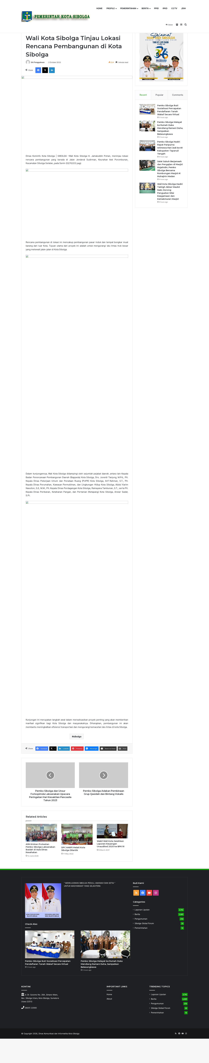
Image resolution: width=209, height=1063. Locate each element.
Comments (177, 95)
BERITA (145, 8)
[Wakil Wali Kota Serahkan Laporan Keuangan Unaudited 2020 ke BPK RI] (112, 831)
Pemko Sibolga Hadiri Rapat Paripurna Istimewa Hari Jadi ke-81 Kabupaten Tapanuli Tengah (170, 147)
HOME (99, 8)
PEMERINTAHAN (128, 8)
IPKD (165, 8)
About (109, 999)
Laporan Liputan (142, 910)
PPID (156, 8)
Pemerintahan (141, 928)
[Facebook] (38, 70)
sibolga (77, 736)
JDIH (183, 8)
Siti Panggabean (38, 62)
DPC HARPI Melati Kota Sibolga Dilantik (73, 848)
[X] (45, 70)
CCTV (174, 8)
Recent (143, 95)
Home (109, 994)
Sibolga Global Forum (144, 923)
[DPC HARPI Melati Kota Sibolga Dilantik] (77, 834)
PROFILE (110, 8)
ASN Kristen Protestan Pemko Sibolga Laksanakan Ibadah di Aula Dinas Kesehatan (40, 848)
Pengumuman (141, 919)
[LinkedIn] (52, 70)
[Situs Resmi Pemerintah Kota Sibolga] (57, 16)
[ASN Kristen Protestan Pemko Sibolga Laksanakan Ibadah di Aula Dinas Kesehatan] (41, 833)
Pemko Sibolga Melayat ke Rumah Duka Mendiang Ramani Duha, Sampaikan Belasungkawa (170, 128)
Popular (159, 95)
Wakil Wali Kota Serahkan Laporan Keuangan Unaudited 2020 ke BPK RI (110, 844)
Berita (137, 914)
